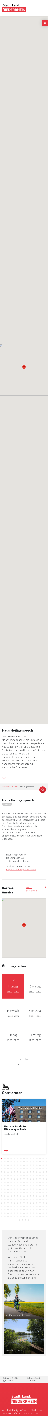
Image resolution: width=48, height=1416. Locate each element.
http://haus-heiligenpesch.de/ (21, 869)
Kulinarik (14, 786)
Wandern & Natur (14, 1350)
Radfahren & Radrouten (18, 1315)
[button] (1, 1158)
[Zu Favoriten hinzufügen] (42, 789)
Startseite (5, 786)
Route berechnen (31, 889)
